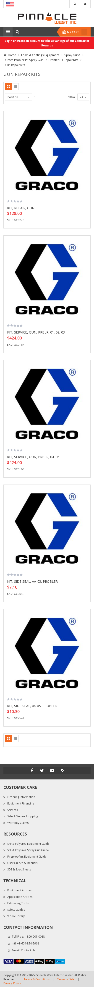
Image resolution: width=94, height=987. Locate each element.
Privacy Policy (12, 983)
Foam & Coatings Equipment (40, 55)
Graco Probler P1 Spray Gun (24, 60)
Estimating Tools (18, 903)
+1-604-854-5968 (28, 943)
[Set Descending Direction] (35, 97)
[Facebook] (31, 770)
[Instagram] (62, 770)
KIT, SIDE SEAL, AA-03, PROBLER (32, 581)
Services (12, 810)
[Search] (17, 32)
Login (75, 4)
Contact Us (28, 950)
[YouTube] (52, 770)
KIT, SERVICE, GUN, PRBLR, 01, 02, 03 (36, 332)
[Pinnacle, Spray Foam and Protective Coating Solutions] (47, 18)
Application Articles (19, 897)
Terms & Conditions (37, 979)
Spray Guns (72, 55)
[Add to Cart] (85, 121)
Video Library (16, 916)
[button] (85, 129)
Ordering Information (21, 797)
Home (12, 55)
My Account (85, 4)
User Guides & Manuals (22, 863)
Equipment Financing (20, 803)
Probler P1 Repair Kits (63, 60)
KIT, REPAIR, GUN (20, 207)
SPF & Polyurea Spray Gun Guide (28, 850)
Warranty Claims (18, 823)
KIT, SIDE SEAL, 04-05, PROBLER (32, 705)
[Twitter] (42, 770)
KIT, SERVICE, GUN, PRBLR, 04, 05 (33, 456)
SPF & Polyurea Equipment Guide (28, 844)
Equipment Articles (19, 890)
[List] (15, 86)
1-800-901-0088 (34, 937)
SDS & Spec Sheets (19, 869)
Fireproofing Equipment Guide (27, 857)
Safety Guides (16, 910)
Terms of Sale (66, 979)
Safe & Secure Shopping (22, 816)
